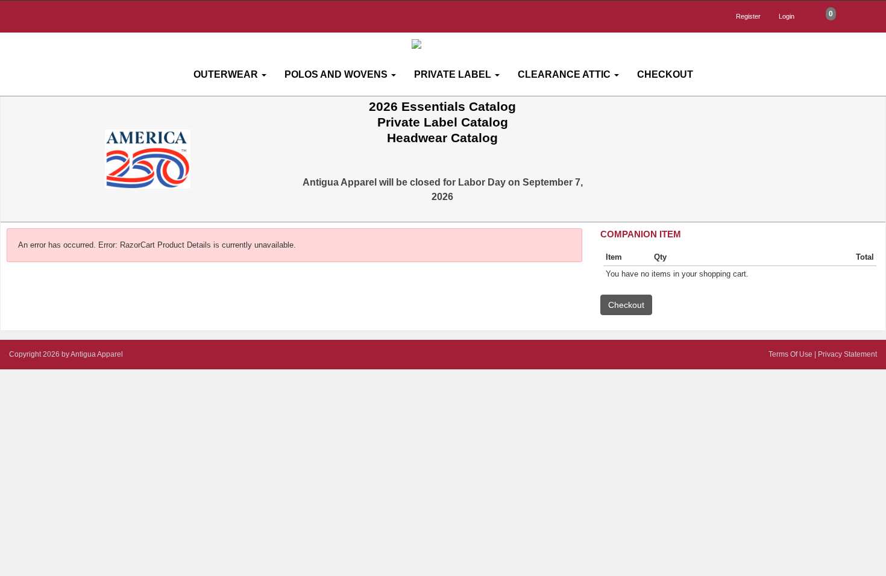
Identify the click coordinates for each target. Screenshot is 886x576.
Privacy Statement (847, 354)
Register (748, 16)
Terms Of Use (790, 354)
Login (786, 16)
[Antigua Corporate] (448, 44)
